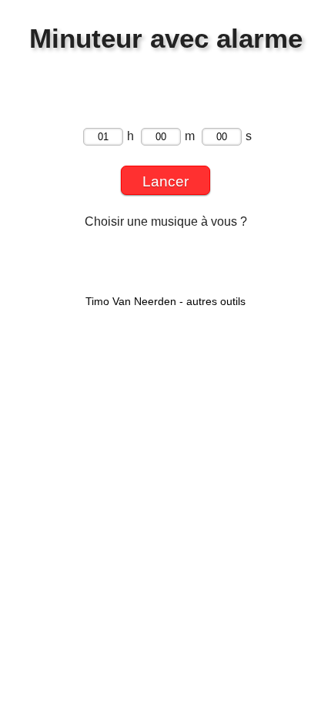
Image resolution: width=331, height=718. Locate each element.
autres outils (216, 301)
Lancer (165, 181)
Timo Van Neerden (130, 301)
